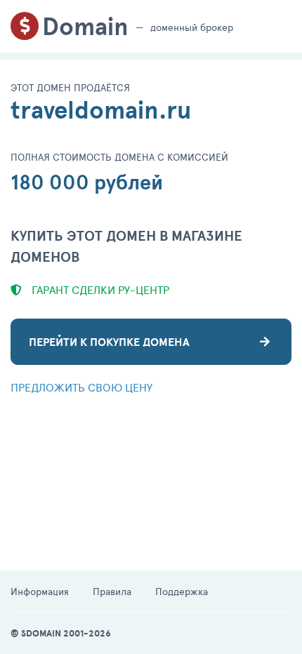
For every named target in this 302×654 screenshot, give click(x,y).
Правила (112, 591)
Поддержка (181, 591)
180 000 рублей (87, 182)
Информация (40, 591)
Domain (85, 26)
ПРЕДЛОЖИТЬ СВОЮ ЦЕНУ (81, 387)
